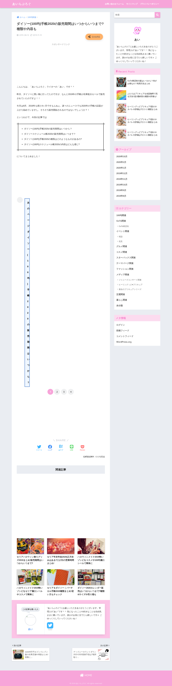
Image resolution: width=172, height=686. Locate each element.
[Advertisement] (61, 65)
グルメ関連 (121, 246)
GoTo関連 (121, 221)
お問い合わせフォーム (114, 4)
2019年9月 (121, 190)
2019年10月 (121, 185)
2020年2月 (121, 162)
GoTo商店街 (124, 226)
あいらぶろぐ (21, 4)
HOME (88, 675)
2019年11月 (121, 179)
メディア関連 (122, 274)
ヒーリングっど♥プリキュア (131, 285)
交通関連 (120, 294)
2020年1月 (121, 168)
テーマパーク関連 (124, 263)
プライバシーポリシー (149, 4)
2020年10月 (121, 156)
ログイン (120, 325)
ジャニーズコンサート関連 (130, 280)
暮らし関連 (121, 300)
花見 (121, 241)
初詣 (121, 236)
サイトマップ (132, 4)
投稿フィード (122, 330)
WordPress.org (123, 342)
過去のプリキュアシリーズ (130, 289)
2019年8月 (121, 196)
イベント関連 (122, 231)
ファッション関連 (124, 269)
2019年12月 (121, 173)
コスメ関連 (121, 252)
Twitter (50, 630)
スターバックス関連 (126, 257)
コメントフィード (124, 336)
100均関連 (100, 456)
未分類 (119, 305)
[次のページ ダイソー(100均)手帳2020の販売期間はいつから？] (20, 200)
